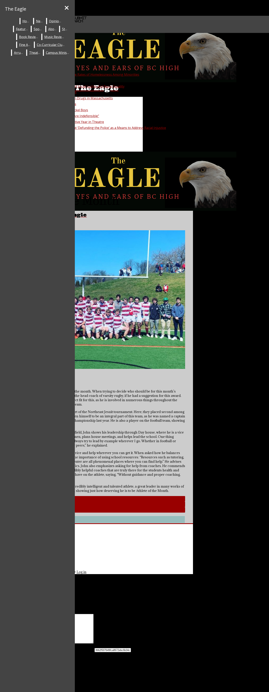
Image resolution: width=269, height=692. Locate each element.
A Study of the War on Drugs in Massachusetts (78, 98)
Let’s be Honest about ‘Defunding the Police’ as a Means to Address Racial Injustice (105, 128)
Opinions (55, 21)
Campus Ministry (58, 52)
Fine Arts (25, 45)
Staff (65, 29)
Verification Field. (81, 650)
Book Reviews (29, 37)
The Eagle (15, 9)
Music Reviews (55, 37)
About (52, 29)
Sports (39, 29)
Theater (35, 52)
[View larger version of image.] (92, 300)
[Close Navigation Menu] (66, 8)
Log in (81, 572)
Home (26, 21)
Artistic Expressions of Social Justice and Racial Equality (84, 86)
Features (22, 29)
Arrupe (19, 52)
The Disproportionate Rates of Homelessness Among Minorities (91, 74)
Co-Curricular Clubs (51, 45)
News (40, 21)
